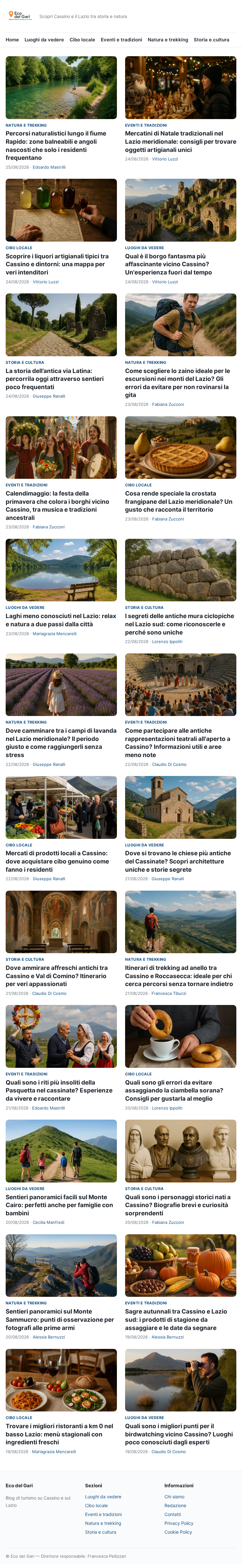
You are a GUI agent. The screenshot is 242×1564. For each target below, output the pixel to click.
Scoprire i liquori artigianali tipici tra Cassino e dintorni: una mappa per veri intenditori (57, 264)
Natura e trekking (168, 40)
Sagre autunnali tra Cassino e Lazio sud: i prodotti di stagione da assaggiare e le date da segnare (176, 1319)
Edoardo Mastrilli (49, 167)
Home (12, 40)
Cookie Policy (178, 1532)
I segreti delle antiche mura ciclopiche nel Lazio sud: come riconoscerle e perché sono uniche (179, 624)
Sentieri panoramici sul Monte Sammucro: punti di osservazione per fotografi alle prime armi (60, 1319)
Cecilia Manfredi (48, 1222)
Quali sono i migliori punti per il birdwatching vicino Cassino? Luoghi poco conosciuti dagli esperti (179, 1434)
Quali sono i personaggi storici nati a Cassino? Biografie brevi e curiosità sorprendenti (178, 1205)
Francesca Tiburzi (169, 993)
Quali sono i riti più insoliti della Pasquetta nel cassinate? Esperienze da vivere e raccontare (59, 1090)
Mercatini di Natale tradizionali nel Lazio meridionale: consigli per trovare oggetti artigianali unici (180, 141)
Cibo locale (82, 40)
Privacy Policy (178, 1523)
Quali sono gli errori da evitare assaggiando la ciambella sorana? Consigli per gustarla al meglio (174, 1090)
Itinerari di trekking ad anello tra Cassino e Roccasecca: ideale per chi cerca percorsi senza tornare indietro (179, 976)
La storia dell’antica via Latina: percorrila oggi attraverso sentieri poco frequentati (55, 379)
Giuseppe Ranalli (49, 396)
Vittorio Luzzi (165, 158)
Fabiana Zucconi (168, 404)
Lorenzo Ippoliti (167, 641)
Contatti (172, 1514)
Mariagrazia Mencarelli (55, 633)
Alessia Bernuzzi (49, 1336)
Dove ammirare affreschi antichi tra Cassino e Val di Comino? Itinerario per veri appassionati (57, 976)
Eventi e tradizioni (121, 40)
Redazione (175, 1505)
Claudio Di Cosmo (169, 764)
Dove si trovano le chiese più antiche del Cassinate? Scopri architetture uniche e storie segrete (178, 861)
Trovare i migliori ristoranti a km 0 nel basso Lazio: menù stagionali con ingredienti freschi (59, 1434)
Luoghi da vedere (44, 40)
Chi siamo (174, 1496)
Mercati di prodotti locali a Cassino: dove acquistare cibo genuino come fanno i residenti (57, 861)
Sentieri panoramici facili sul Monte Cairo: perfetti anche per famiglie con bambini (59, 1205)
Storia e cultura (211, 40)
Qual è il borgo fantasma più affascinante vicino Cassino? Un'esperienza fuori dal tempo (168, 264)
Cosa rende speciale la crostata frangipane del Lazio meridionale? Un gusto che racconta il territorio (179, 501)
